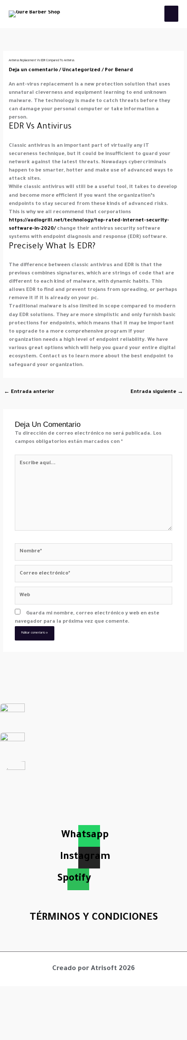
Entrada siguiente (156, 392)
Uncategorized (81, 70)
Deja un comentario (33, 70)
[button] (93, 942)
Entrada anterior (29, 392)
